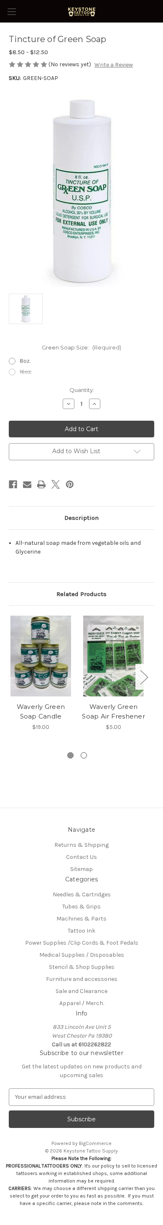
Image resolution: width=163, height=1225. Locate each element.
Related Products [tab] (81, 594)
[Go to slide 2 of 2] (84, 755)
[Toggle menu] (11, 11)
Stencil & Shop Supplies (82, 967)
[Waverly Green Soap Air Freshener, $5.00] (113, 656)
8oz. (25, 360)
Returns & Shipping (81, 844)
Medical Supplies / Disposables (81, 954)
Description (81, 517)
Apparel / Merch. (81, 1003)
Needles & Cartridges (82, 894)
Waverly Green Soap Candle (41, 711)
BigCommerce (95, 1143)
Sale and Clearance (81, 991)
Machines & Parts (81, 918)
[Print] (41, 484)
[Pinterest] (70, 484)
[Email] (27, 484)
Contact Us (81, 857)
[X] (55, 484)
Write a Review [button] (113, 64)
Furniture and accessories (81, 979)
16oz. (26, 371)
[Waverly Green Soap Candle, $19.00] (40, 656)
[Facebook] (13, 484)
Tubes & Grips (81, 906)
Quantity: (81, 390)
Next (143, 676)
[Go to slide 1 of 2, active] (70, 755)
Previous (11, 676)
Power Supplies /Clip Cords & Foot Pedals (81, 942)
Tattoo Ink (81, 930)
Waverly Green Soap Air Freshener (113, 711)
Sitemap (81, 869)
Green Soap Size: (81, 347)
